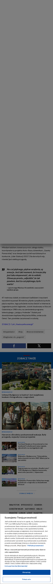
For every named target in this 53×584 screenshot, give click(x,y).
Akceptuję (26, 572)
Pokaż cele (26, 579)
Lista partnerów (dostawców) (16, 566)
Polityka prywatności (35, 546)
